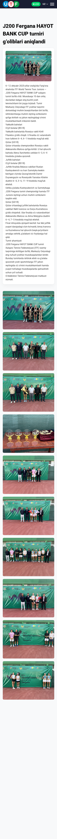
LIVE (37, 4)
